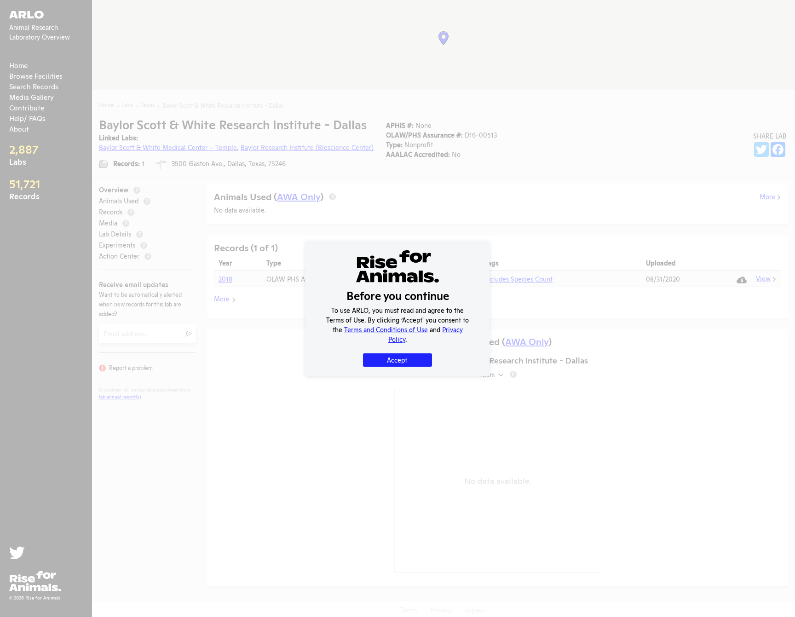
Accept (397, 359)
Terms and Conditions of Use (386, 329)
